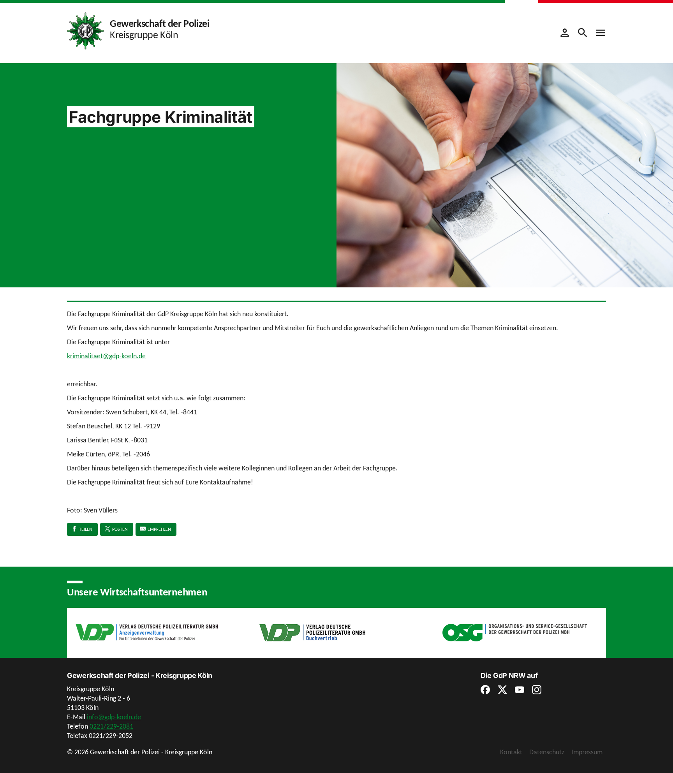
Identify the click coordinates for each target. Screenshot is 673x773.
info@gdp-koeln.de (114, 717)
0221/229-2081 (111, 726)
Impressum (587, 752)
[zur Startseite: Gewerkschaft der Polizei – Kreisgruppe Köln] (85, 30)
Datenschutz (546, 752)
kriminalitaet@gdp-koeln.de (106, 356)
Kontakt (511, 752)
